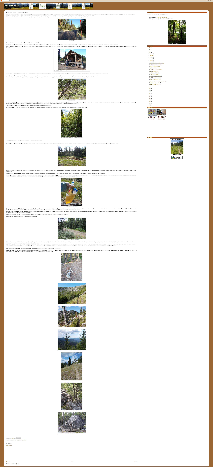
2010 (150, 101)
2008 (150, 103)
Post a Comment (9, 445)
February (151, 60)
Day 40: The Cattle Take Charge (154, 66)
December (151, 53)
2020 (150, 52)
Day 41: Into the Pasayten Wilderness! (155, 64)
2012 (150, 98)
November (151, 55)
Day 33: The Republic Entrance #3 (154, 77)
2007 (150, 104)
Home (72, 461)
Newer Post (8, 461)
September (151, 58)
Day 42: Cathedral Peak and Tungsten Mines (156, 63)
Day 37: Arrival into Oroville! (153, 71)
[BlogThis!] (17, 438)
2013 (150, 96)
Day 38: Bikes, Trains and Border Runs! (155, 69)
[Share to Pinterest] (20, 438)
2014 (150, 95)
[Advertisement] (14, 453)
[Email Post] (15, 438)
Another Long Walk (12, 5)
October (151, 57)
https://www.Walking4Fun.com (162, 17)
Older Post (135, 461)
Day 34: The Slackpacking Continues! (155, 76)
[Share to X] (18, 438)
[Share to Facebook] (19, 438)
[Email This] (16, 438)
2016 (150, 91)
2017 (150, 90)
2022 (150, 49)
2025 (150, 47)
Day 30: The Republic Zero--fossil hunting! (156, 82)
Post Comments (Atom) (14, 463)
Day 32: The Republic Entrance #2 (154, 79)
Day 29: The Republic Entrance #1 (154, 84)
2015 (150, 93)
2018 (150, 88)
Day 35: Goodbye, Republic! (153, 74)
